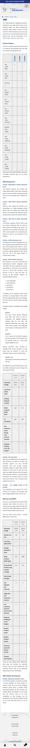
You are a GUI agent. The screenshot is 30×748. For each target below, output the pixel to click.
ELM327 (7, 312)
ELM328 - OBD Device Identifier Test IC (13, 679)
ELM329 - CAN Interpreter (10, 457)
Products (7, 16)
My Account (5, 745)
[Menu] (26, 6)
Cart (23, 743)
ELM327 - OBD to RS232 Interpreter (13, 259)
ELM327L (7, 334)
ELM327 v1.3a (9, 357)
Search (15, 745)
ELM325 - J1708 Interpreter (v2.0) (12, 240)
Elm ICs (11, 16)
